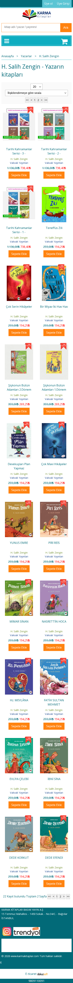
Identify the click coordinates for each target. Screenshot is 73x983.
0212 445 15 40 (10, 922)
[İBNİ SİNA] (54, 740)
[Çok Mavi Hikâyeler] (54, 425)
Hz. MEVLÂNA (19, 700)
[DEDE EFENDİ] (54, 819)
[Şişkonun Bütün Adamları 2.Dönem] (19, 346)
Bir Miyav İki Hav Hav (54, 307)
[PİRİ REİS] (54, 504)
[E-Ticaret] (42, 974)
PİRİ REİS (54, 543)
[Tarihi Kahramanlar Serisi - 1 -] (19, 189)
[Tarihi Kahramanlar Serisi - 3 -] (19, 110)
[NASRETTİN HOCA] (54, 583)
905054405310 (30, 922)
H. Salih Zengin (19, 159)
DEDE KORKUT (19, 858)
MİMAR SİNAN (19, 621)
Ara (65, 27)
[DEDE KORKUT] (19, 819)
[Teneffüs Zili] (54, 189)
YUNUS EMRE (19, 543)
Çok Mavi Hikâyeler (54, 464)
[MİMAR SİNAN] (19, 583)
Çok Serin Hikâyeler (19, 307)
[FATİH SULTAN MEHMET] (54, 661)
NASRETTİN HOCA (54, 621)
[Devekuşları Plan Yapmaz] (19, 425)
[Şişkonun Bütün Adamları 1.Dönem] (54, 346)
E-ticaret (30, 974)
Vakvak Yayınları (19, 163)
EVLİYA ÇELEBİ (19, 779)
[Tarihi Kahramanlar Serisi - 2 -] (54, 110)
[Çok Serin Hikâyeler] (19, 268)
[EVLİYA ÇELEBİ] (19, 740)
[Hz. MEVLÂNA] (19, 661)
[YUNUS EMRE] (19, 504)
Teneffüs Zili (54, 228)
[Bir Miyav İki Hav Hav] (54, 268)
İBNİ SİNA (54, 779)
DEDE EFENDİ (54, 858)
